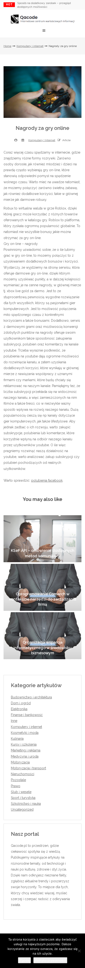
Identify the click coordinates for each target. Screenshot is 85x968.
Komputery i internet (30, 46)
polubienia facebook (47, 480)
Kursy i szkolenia (24, 744)
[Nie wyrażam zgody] (79, 951)
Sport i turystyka (23, 798)
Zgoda (24, 960)
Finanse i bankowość (27, 715)
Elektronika (19, 709)
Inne (14, 721)
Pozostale (18, 780)
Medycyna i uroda (24, 756)
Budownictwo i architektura (31, 697)
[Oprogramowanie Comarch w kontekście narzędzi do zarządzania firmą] (42, 587)
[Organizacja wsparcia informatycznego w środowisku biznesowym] (42, 635)
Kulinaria (17, 738)
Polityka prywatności (50, 960)
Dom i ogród (21, 703)
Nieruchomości (22, 774)
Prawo (15, 786)
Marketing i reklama (25, 750)
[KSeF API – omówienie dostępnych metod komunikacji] (42, 538)
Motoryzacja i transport (28, 768)
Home (7, 46)
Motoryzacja (20, 762)
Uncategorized (22, 809)
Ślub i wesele (21, 792)
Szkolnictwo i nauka (26, 803)
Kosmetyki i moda (24, 733)
